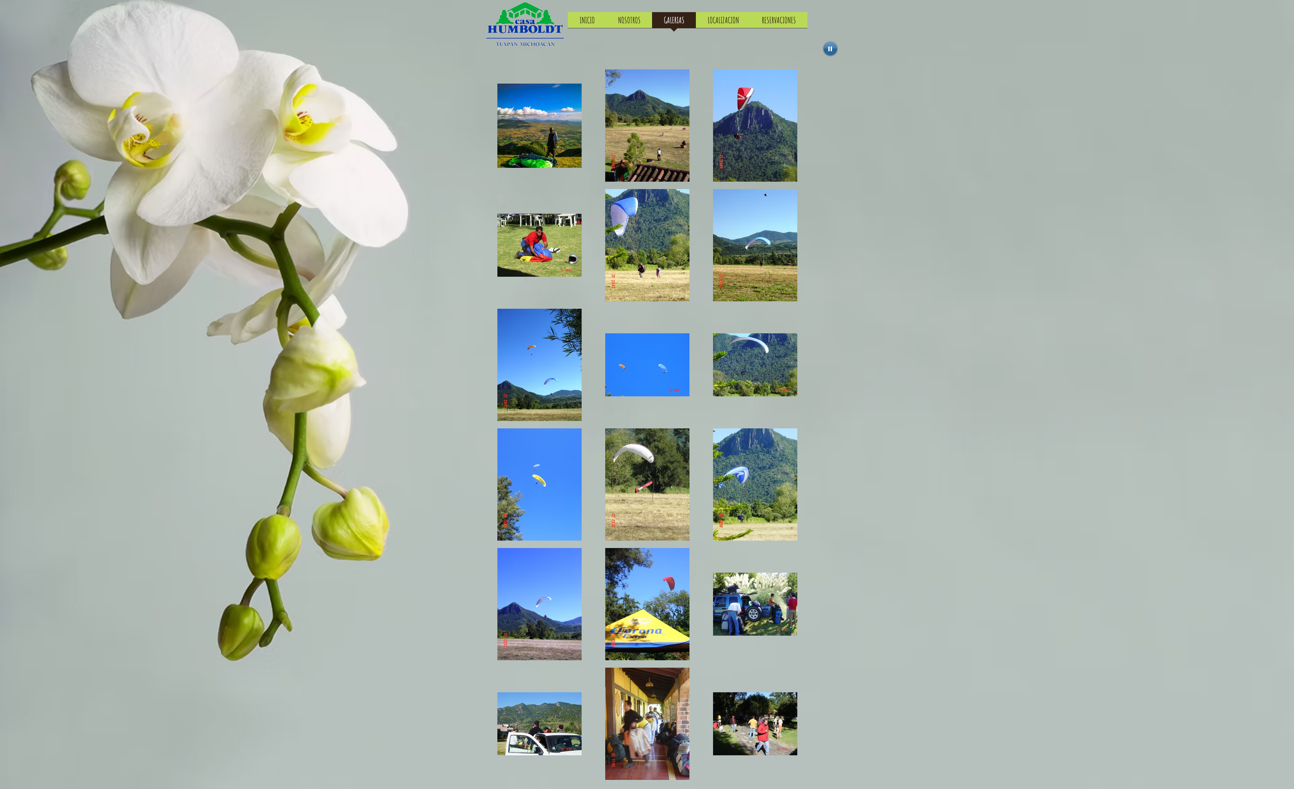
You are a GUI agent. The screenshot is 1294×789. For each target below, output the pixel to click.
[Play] (830, 48)
